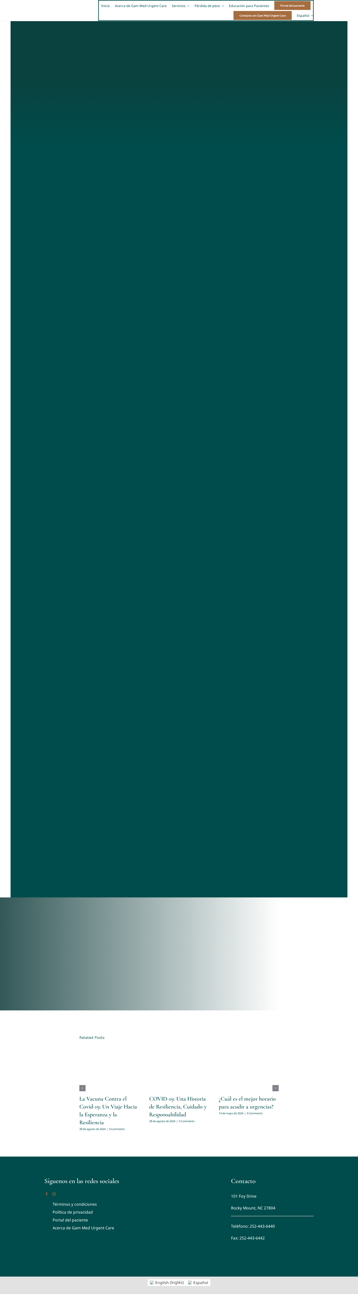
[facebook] (46, 1194)
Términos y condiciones (75, 1204)
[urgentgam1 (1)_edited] (179, 1176)
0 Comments (117, 1129)
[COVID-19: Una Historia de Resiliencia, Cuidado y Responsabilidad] (179, 1068)
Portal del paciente (70, 1220)
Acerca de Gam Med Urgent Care (83, 1228)
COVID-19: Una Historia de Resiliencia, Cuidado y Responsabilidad (178, 1106)
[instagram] (54, 1194)
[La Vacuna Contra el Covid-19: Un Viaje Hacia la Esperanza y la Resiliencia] (109, 1068)
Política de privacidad (73, 1212)
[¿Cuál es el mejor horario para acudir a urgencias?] (249, 1068)
